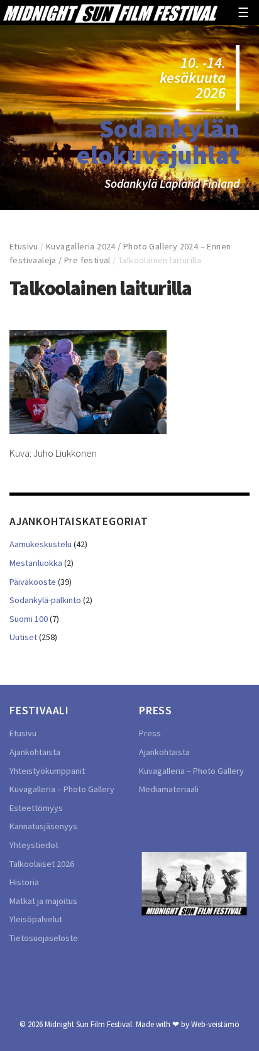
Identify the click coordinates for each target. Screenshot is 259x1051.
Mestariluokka (35, 563)
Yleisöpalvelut (35, 919)
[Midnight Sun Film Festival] (110, 12)
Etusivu (23, 246)
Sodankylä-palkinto (45, 600)
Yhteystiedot (33, 845)
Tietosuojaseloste (43, 938)
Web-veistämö (215, 1024)
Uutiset (23, 637)
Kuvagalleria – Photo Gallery (61, 789)
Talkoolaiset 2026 (41, 863)
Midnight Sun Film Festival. (89, 1024)
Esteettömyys (36, 808)
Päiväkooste (32, 581)
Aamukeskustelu (40, 544)
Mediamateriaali (169, 789)
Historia (24, 882)
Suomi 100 (28, 618)
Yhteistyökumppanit (47, 770)
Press (150, 733)
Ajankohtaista (34, 752)
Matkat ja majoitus (43, 901)
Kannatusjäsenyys (43, 826)
